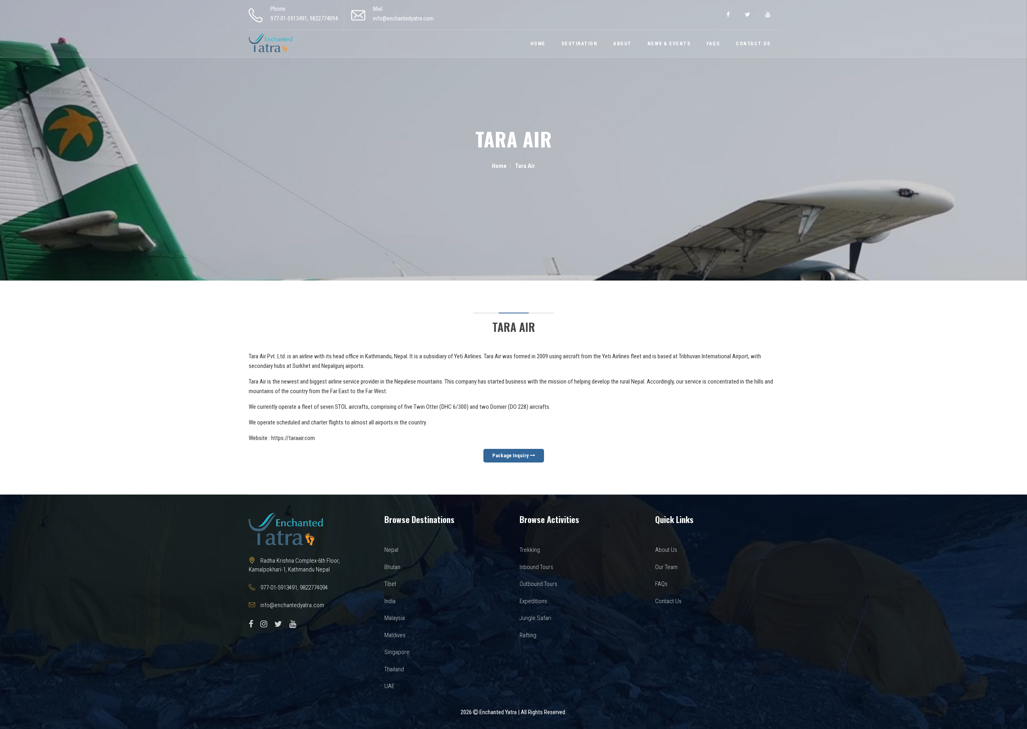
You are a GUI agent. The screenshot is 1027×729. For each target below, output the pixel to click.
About (622, 43)
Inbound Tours (536, 567)
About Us (666, 549)
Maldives (395, 635)
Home (538, 43)
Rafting (528, 635)
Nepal (391, 549)
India (390, 601)
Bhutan (392, 567)
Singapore (397, 652)
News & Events (669, 43)
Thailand (394, 669)
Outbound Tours (538, 584)
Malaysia (394, 618)
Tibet (390, 584)
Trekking (530, 549)
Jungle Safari (535, 618)
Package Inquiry (511, 455)
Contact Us (753, 43)
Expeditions (533, 601)
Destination (580, 43)
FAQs (713, 43)
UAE (389, 686)
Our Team (666, 567)
